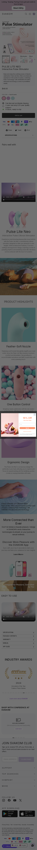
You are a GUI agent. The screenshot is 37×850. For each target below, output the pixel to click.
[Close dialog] (34, 415)
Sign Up (27, 428)
